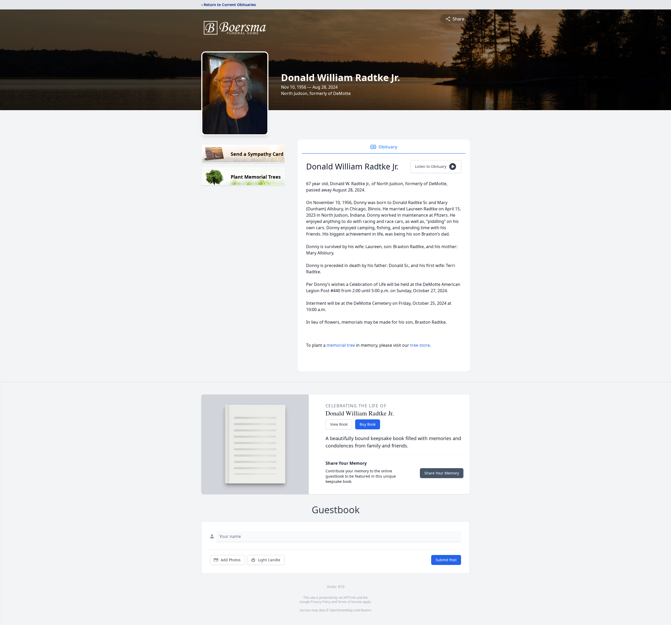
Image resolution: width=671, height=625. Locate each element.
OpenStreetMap (341, 610)
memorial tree (341, 345)
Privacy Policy (321, 602)
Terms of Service (350, 602)
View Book (339, 424)
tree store (420, 345)
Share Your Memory (441, 473)
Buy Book (368, 424)
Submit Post (446, 559)
